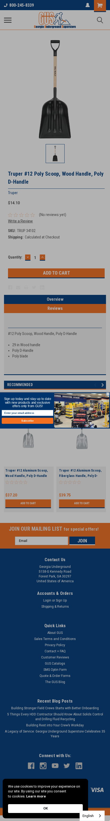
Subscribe (27, 420)
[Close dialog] (107, 394)
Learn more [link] (36, 796)
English (88, 816)
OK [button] (45, 808)
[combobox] (92, 816)
